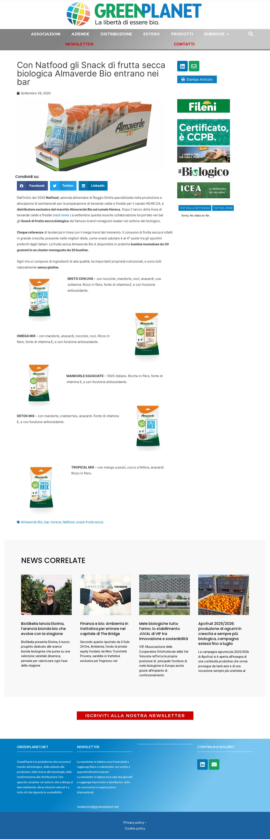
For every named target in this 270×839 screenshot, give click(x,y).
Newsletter (79, 44)
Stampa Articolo (199, 79)
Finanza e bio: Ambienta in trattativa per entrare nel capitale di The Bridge (104, 628)
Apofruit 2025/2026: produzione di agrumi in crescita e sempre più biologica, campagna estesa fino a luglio (220, 633)
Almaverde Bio (32, 522)
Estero (151, 34)
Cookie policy (135, 828)
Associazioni (45, 34)
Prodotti (182, 34)
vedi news (61, 215)
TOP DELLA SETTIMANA (195, 207)
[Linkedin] (182, 66)
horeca (56, 522)
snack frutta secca (89, 522)
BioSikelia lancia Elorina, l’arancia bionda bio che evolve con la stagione (43, 628)
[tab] (194, 208)
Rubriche (214, 34)
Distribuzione (116, 34)
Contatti (184, 44)
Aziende (80, 34)
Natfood (68, 522)
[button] (32, 186)
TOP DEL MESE (223, 207)
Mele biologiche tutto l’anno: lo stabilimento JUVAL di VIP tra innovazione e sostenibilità (163, 631)
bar (46, 522)
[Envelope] (194, 66)
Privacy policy (133, 822)
